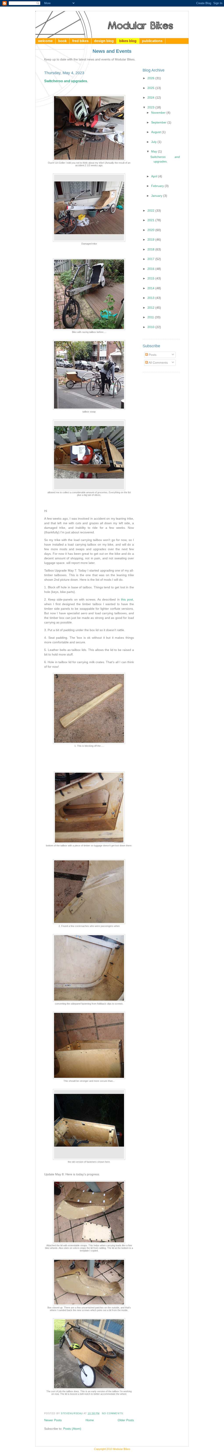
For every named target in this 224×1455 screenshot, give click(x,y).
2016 (151, 268)
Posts (152, 354)
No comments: (113, 1413)
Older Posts (126, 1420)
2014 (151, 288)
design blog (104, 41)
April (154, 176)
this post (126, 599)
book (62, 41)
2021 (151, 220)
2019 (151, 239)
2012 (151, 307)
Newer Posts (53, 1420)
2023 (151, 107)
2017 (151, 259)
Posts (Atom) (72, 1428)
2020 (151, 230)
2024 (151, 97)
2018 (151, 249)
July (154, 142)
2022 (151, 210)
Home (90, 1420)
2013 (151, 298)
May (154, 151)
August (156, 132)
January (157, 195)
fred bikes (80, 41)
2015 (151, 278)
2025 (151, 88)
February (158, 186)
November (158, 112)
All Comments (158, 362)
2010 (151, 327)
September (159, 122)
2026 (151, 78)
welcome (45, 41)
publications (152, 41)
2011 (151, 317)
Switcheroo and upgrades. (66, 81)
